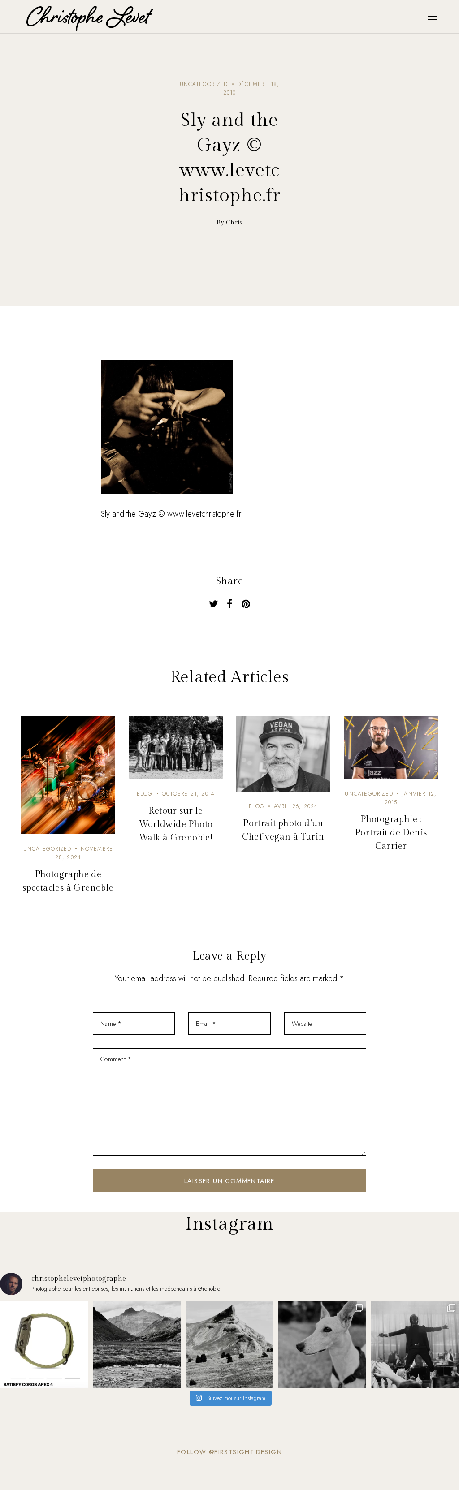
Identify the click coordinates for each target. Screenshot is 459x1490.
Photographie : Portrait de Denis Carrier (391, 833)
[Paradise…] (137, 1345)
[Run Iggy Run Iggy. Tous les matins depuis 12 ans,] (322, 1345)
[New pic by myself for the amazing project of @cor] (44, 1345)
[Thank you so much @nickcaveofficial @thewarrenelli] (415, 1345)
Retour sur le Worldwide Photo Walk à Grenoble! (176, 824)
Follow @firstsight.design (229, 1451)
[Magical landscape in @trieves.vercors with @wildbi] (230, 1345)
